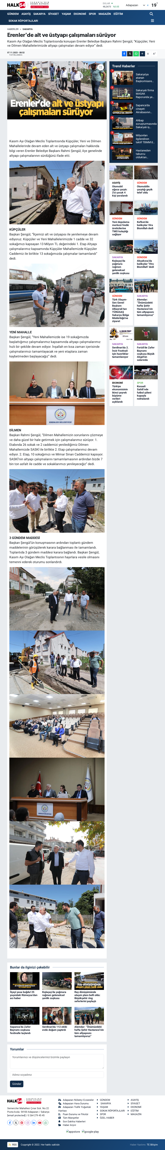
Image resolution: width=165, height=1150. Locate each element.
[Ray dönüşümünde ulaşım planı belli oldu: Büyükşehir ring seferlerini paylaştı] (89, 980)
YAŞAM (66, 13)
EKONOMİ (80, 13)
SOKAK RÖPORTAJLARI (23, 20)
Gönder (16, 1083)
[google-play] (90, 1131)
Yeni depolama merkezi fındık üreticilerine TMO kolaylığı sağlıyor (120, 228)
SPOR (92, 13)
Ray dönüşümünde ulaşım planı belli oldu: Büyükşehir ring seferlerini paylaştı (87, 997)
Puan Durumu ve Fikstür (75, 1114)
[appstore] (73, 1131)
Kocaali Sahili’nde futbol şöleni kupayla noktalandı (144, 392)
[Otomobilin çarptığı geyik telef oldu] (146, 172)
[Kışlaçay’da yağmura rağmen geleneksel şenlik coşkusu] (57, 980)
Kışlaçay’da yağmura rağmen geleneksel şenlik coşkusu (54, 995)
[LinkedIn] (33, 1122)
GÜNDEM (13, 13)
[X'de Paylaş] (130, 53)
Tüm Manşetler (71, 1117)
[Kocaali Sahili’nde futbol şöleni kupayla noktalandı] (146, 372)
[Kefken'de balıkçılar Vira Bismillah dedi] (146, 208)
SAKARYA (39, 13)
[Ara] (152, 14)
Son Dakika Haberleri (74, 1121)
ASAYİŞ (26, 13)
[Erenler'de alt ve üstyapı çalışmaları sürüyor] (57, 90)
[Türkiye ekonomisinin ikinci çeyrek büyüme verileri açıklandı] (121, 372)
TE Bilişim (152, 1144)
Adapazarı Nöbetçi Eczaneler (78, 1100)
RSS (14, 1144)
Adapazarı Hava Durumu (76, 1103)
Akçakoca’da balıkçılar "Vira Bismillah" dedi (145, 263)
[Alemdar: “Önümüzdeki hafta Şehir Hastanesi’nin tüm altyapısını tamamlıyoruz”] (89, 1015)
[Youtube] (39, 1122)
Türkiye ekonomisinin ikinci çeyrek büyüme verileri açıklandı (120, 394)
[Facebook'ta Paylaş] (124, 53)
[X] (16, 1122)
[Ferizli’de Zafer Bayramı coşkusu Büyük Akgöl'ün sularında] (146, 334)
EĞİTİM (118, 13)
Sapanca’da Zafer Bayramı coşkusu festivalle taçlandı (20, 1029)
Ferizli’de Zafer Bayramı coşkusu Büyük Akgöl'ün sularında (146, 353)
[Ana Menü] (152, 20)
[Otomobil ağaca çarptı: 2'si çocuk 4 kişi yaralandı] (121, 172)
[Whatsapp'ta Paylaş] (136, 53)
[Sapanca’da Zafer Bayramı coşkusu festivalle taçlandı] (24, 1015)
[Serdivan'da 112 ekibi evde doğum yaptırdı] (57, 1015)
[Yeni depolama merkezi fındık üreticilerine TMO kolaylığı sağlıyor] (121, 208)
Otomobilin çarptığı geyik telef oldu (145, 189)
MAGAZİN (105, 13)
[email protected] (16, 1115)
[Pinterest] (21, 1122)
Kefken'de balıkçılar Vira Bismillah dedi (145, 225)
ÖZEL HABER (107, 1117)
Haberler (13, 29)
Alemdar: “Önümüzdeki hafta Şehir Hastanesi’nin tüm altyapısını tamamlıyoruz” (89, 1031)
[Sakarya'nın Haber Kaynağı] (28, 5)
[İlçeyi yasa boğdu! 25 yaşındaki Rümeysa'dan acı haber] (24, 980)
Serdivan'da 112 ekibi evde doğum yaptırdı (54, 1028)
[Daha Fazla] (142, 53)
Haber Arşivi (69, 1125)
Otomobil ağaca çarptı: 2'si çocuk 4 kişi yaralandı (120, 191)
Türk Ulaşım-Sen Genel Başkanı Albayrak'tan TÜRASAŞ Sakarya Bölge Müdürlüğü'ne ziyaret (120, 310)
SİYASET (53, 13)
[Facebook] (10, 1122)
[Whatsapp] (45, 1122)
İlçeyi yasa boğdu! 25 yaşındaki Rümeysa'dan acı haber (23, 995)
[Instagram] (27, 1122)
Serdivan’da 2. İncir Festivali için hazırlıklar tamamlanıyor (120, 352)
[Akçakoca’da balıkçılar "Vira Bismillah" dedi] (146, 247)
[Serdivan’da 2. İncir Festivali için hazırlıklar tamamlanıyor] (121, 334)
